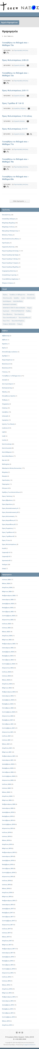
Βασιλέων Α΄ (6, 364)
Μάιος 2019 (6, 840)
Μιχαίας (5, 472)
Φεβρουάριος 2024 (8, 692)
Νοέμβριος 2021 (7, 720)
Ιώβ (3, 432)
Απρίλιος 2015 (7, 1025)
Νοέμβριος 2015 (7, 1009)
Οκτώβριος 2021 (7, 724)
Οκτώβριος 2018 (7, 868)
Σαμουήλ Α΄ (6, 552)
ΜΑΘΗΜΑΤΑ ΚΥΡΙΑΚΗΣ (10, 304)
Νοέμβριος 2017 (7, 913)
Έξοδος (5, 295)
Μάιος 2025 (6, 632)
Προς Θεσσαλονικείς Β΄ (10, 512)
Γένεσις (4, 372)
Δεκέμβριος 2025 (8, 603)
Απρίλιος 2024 (7, 684)
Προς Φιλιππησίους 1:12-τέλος (17, 116)
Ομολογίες (6, 243)
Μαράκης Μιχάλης (8, 223)
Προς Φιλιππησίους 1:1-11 (14, 129)
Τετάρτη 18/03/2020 (9, 324)
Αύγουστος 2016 (7, 973)
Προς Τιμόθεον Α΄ (8, 532)
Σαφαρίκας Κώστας (9, 271)
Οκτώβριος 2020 (7, 772)
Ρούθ (4, 548)
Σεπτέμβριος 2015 (8, 1017)
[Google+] (22, 1032)
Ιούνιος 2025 (6, 628)
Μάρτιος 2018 (6, 896)
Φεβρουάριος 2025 (8, 644)
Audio (7, 52)
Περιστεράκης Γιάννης (10, 259)
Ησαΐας (4, 408)
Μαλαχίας (5, 464)
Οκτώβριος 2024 (7, 660)
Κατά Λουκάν (31, 298)
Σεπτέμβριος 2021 (8, 728)
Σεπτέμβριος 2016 (8, 969)
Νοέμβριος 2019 (7, 816)
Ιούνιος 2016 (6, 981)
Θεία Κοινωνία (7, 298)
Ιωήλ (4, 436)
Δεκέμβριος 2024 (8, 652)
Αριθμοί (5, 356)
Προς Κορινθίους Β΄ (8, 524)
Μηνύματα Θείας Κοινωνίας (11, 468)
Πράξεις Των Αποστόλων (11, 492)
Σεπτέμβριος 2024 (8, 664)
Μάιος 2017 (6, 937)
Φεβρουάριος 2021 (8, 756)
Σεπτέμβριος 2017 (8, 921)
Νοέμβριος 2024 (7, 656)
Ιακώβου (16, 298)
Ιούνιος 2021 (6, 740)
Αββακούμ (5, 336)
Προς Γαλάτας (7, 496)
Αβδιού (4, 340)
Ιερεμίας (5, 420)
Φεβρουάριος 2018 (8, 900)
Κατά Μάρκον (7, 301)
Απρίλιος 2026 (7, 587)
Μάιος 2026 (6, 583)
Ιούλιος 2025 (6, 624)
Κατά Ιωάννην (7, 444)
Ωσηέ (4, 568)
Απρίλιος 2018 (7, 892)
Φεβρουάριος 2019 (8, 852)
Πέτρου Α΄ (5, 488)
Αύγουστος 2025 (7, 620)
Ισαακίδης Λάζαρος (20, 108)
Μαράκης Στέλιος (8, 227)
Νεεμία (29, 308)
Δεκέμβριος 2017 (8, 908)
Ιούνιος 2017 (6, 933)
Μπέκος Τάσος (7, 235)
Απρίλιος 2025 (7, 636)
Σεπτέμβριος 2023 (8, 712)
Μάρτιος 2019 (6, 848)
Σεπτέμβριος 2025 (8, 616)
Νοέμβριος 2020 (7, 768)
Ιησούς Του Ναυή (8, 424)
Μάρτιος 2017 (6, 945)
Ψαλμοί (19, 324)
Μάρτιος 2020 (6, 800)
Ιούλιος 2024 (6, 672)
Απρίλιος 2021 (7, 748)
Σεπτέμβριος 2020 (8, 776)
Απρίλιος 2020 (7, 796)
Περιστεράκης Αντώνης (21, 50)
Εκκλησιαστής (7, 388)
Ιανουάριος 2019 (7, 856)
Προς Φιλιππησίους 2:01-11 (15, 90)
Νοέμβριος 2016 (7, 961)
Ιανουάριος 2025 (7, 648)
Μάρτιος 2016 (6, 993)
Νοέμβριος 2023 (7, 704)
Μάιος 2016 (6, 985)
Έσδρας (4, 400)
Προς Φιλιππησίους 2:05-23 (15, 60)
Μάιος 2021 (6, 744)
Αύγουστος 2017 (7, 925)
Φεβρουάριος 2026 (8, 595)
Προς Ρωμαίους (7, 528)
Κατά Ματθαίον (18, 301)
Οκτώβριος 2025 (7, 612)
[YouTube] (19, 1032)
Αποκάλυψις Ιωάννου (9, 352)
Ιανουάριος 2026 (7, 599)
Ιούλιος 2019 (6, 832)
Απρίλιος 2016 (7, 989)
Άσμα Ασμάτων (7, 360)
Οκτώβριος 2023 (7, 708)
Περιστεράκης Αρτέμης (10, 255)
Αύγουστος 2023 (7, 716)
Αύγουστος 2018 (7, 876)
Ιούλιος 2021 (6, 736)
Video (4, 52)
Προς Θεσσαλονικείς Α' (10, 508)
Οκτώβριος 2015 (7, 1013)
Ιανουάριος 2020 (7, 808)
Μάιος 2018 (6, 888)
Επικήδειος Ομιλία (8, 396)
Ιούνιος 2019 (6, 836)
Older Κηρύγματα (19, 201)
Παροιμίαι (5, 484)
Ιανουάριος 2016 (7, 1001)
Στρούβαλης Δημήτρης (10, 279)
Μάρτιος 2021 (6, 752)
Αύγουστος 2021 (7, 732)
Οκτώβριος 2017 (7, 917)
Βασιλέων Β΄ (6, 368)
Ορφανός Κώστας (19, 65)
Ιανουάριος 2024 (7, 696)
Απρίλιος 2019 (7, 844)
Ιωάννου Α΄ (5, 428)
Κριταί (4, 460)
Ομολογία (6, 311)
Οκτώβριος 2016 (7, 965)
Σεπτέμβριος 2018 (8, 872)
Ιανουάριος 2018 (7, 904)
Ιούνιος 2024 (6, 676)
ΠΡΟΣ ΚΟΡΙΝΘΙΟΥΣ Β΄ (17, 311)
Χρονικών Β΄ (6, 560)
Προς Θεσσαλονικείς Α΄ (10, 317)
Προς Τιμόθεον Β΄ (8, 536)
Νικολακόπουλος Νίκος (10, 239)
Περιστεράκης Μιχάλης (10, 267)
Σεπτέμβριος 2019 (8, 824)
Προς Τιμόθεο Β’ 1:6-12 (13, 103)
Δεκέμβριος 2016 (8, 957)
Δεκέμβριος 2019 (8, 812)
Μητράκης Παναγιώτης (10, 231)
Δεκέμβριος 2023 (8, 700)
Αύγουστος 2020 (7, 780)
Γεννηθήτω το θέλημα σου (11, 376)
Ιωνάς (23, 298)
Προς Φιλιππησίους (18, 321)
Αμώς (4, 348)
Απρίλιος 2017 (7, 941)
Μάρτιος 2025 (6, 640)
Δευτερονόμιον (7, 384)
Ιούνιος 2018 (6, 884)
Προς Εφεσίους (19, 314)
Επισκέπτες (6, 215)
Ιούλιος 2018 (6, 880)
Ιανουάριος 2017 (7, 953)
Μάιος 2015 (6, 1021)
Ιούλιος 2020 (6, 784)
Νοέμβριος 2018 (7, 864)
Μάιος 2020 (6, 792)
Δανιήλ (4, 380)
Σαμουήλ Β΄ (6, 556)
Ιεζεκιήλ (5, 416)
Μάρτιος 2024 (6, 688)
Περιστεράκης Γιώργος (10, 263)
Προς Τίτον (6, 321)
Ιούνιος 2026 (6, 579)
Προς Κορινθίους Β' (25, 317)
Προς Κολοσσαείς (8, 516)
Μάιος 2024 (6, 680)
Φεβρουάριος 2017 (8, 949)
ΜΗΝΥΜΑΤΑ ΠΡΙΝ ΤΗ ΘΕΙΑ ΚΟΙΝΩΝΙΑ (14, 308)
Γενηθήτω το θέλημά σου (17, 295)
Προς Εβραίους (7, 314)
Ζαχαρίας (5, 404)
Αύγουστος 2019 (7, 828)
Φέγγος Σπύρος (7, 283)
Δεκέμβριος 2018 (8, 860)
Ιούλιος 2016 (6, 977)
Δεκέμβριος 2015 (8, 1005)
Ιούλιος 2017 (6, 929)
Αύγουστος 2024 (7, 668)
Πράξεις (28, 311)
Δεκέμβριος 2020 (8, 764)
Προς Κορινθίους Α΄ (8, 520)
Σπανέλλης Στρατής (9, 275)
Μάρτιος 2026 (6, 591)
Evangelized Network (29, 1044)
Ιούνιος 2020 (6, 788)
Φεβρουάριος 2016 (8, 997)
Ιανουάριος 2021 (7, 760)
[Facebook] (17, 1032)
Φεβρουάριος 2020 (8, 804)
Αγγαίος (5, 344)
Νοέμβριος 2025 (7, 607)
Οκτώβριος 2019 (7, 820)
